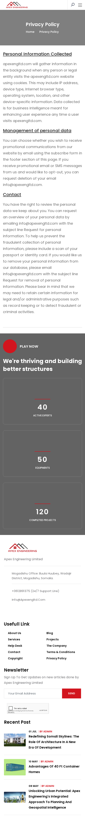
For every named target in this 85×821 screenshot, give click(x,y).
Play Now (29, 346)
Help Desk (15, 646)
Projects (52, 639)
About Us (14, 633)
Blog (49, 633)
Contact (14, 652)
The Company (56, 646)
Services (14, 639)
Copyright (15, 658)
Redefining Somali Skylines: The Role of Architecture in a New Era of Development (54, 742)
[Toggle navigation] (80, 5)
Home (30, 32)
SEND (71, 693)
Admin (47, 731)
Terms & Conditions (60, 652)
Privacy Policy (56, 658)
